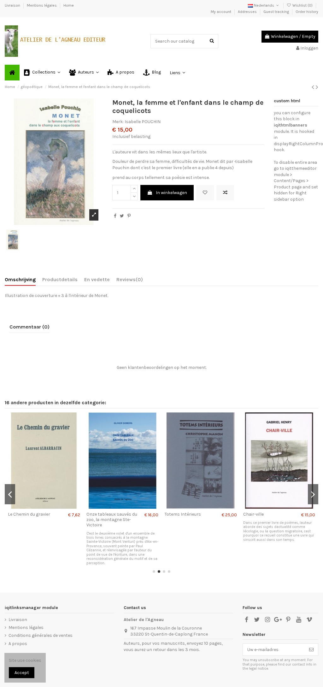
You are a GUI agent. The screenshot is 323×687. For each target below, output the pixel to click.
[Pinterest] (129, 216)
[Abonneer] (311, 650)
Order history (307, 11)
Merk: (118, 121)
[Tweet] (122, 216)
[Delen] (115, 216)
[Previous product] (314, 87)
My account (221, 11)
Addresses (248, 11)
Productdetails (60, 279)
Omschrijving (20, 279)
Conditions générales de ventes (41, 635)
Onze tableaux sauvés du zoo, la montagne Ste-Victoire (111, 520)
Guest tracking (276, 11)
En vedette (97, 279)
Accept (22, 672)
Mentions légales (42, 5)
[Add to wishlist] (205, 192)
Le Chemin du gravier (29, 514)
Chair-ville (253, 514)
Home (68, 5)
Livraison (13, 5)
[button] (42, 72)
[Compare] (43, 506)
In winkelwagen (171, 192)
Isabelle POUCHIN (143, 121)
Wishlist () (302, 5)
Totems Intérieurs (183, 514)
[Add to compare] (225, 192)
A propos (18, 643)
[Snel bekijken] (52, 506)
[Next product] (317, 87)
